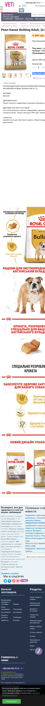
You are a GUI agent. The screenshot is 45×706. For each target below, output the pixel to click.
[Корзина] (21, 10)
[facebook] (9, 581)
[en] (1, 12)
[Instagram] (13, 581)
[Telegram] (5, 581)
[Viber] (24, 581)
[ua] (1, 10)
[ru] (1, 7)
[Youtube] (18, 581)
